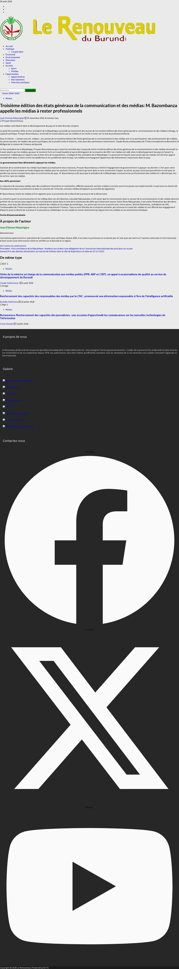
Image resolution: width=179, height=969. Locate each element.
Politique (10, 49)
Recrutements (18, 79)
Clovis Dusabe (7, 323)
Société (9, 65)
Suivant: (52, 251)
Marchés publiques (20, 82)
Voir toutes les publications (13, 245)
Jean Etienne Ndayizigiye (12, 118)
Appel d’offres (18, 76)
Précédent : (66, 248)
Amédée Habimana (9, 301)
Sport (14, 68)
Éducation (10, 60)
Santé (8, 62)
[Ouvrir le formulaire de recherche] (1, 87)
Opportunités (12, 74)
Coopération (17, 51)
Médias (14, 71)
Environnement (13, 57)
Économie (10, 54)
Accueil (9, 46)
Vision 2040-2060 (10, 93)
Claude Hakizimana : (10, 283)
